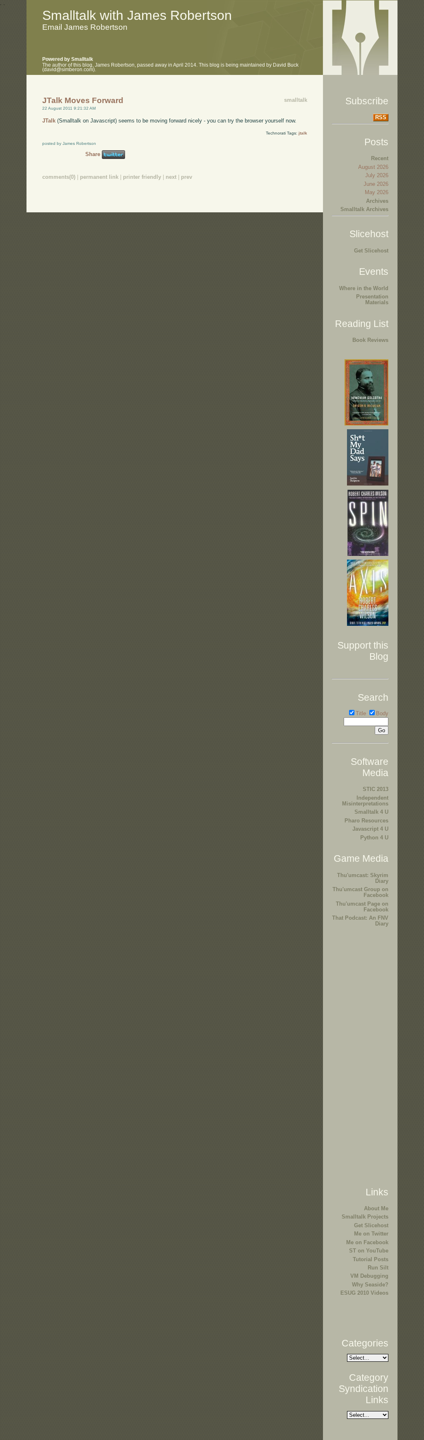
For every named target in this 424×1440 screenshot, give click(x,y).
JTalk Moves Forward (82, 100)
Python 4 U (374, 837)
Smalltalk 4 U (371, 812)
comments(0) (58, 177)
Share (92, 154)
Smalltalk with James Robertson (137, 15)
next (171, 177)
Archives (377, 201)
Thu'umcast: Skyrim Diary (362, 878)
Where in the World (363, 288)
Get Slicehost (371, 251)
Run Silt (378, 1268)
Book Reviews (370, 340)
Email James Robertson (85, 27)
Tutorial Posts (370, 1259)
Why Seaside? (370, 1284)
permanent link (99, 177)
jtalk (303, 133)
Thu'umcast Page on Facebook (362, 907)
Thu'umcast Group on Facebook (360, 892)
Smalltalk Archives (364, 209)
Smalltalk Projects (365, 1217)
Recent (379, 158)
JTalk (48, 121)
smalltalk (295, 100)
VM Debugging (369, 1276)
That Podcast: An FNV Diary (360, 921)
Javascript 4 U (370, 829)
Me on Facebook (367, 1242)
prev (186, 177)
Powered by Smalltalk (67, 59)
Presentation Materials (372, 299)
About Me (376, 1208)
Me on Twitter (371, 1234)
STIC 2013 (375, 789)
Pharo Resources (366, 820)
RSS (380, 117)
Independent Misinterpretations (365, 801)
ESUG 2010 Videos (364, 1293)
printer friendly (142, 177)
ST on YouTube (368, 1251)
